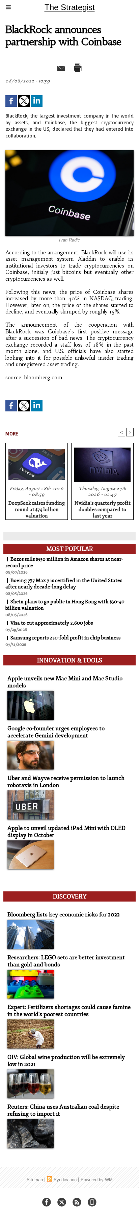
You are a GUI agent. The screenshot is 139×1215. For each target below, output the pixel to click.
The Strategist (70, 7)
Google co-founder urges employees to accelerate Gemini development (56, 732)
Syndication (65, 1179)
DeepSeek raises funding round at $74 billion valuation (36, 508)
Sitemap (35, 1179)
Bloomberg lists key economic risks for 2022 (63, 914)
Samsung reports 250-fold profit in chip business (65, 638)
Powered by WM (97, 1179)
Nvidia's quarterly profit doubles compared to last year (103, 508)
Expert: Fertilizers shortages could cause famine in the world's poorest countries (69, 1011)
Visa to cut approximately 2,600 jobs (51, 623)
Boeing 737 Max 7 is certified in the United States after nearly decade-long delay (63, 583)
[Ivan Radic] (69, 153)
